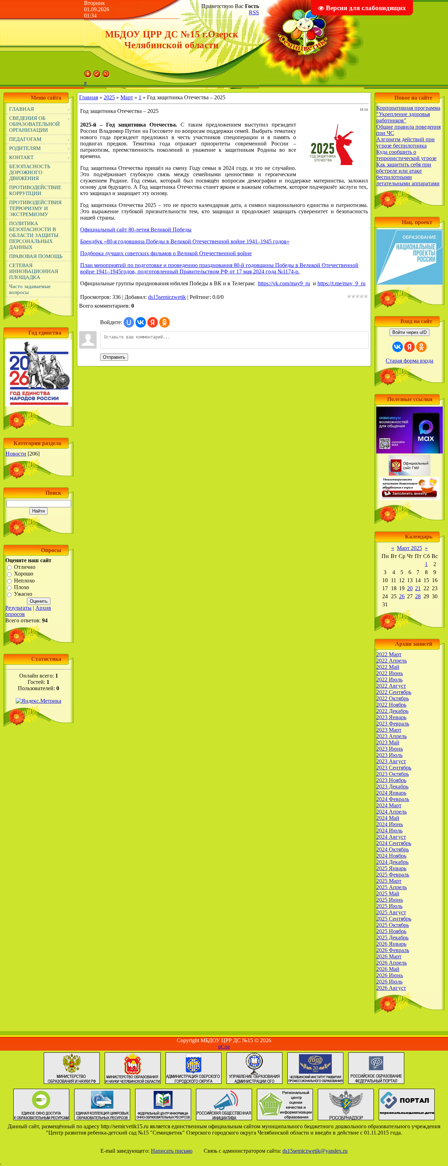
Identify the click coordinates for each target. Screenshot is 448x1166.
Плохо (21, 587)
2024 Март (388, 805)
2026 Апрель (391, 963)
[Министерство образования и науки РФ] (72, 1084)
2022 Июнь (389, 673)
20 (410, 588)
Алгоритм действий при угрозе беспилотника (405, 142)
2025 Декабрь (392, 937)
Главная (88, 97)
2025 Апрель (391, 887)
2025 (109, 97)
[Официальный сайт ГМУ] (409, 474)
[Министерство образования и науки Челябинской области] (132, 1084)
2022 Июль (389, 679)
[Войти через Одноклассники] (164, 322)
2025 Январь (391, 868)
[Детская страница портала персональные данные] (406, 1120)
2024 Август (391, 837)
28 (418, 596)
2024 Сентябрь (393, 843)
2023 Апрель (391, 736)
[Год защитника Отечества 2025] (38, 404)
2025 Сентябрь (393, 919)
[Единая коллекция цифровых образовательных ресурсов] (102, 1120)
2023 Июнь (389, 749)
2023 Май (387, 742)
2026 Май (387, 969)
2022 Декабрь (392, 711)
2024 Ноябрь (391, 856)
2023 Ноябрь (391, 780)
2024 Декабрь (392, 862)
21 (418, 588)
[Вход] (106, 76)
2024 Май (387, 818)
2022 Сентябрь (393, 692)
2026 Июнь (389, 975)
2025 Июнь (389, 900)
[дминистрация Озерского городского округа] (193, 1084)
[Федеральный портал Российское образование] (376, 1084)
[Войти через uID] (129, 322)
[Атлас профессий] (315, 1084)
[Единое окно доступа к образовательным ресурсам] (41, 1120)
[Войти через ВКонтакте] (140, 322)
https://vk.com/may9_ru (284, 283)
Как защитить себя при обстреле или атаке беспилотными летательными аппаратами (408, 174)
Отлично (24, 567)
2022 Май (387, 667)
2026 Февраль (392, 950)
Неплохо (24, 581)
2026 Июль (389, 982)
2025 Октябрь (392, 925)
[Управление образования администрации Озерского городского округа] (254, 1084)
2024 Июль (389, 831)
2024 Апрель (391, 812)
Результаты (18, 608)
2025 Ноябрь (391, 931)
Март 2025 (409, 548)
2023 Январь (391, 717)
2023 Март (388, 730)
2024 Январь (391, 793)
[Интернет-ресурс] (224, 1120)
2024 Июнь (389, 824)
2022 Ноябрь (391, 705)
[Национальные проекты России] (409, 283)
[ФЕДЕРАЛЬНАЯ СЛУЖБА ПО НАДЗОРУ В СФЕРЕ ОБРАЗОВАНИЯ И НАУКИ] (346, 1120)
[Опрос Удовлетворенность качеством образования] (409, 498)
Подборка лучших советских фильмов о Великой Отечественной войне (166, 253)
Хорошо (23, 574)
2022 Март (388, 654)
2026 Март (388, 956)
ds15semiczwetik (167, 297)
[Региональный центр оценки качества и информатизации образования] (285, 1120)
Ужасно (23, 594)
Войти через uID (409, 332)
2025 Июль (389, 906)
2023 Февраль (392, 724)
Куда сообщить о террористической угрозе (406, 155)
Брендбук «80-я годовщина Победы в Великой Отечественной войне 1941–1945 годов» (184, 241)
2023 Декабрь (392, 786)
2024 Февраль (392, 799)
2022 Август (391, 686)
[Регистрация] (97, 76)
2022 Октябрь (392, 698)
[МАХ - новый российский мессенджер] (409, 452)
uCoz (224, 1047)
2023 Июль (389, 755)
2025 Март (388, 881)
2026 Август (391, 988)
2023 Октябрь (392, 774)
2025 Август (391, 912)
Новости (16, 454)
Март (126, 97)
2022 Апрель (391, 661)
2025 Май (387, 893)
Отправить (114, 357)
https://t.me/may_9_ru (341, 283)
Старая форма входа (409, 361)
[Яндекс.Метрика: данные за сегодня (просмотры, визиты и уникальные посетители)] (38, 701)
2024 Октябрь (392, 849)
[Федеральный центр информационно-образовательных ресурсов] (163, 1120)
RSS (254, 12)
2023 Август (391, 761)
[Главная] (88, 76)
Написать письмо (171, 1151)
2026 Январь (391, 944)
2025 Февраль (392, 875)
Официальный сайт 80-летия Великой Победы (135, 230)
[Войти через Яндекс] (152, 322)
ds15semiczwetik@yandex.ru (315, 1151)
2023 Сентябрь (393, 768)
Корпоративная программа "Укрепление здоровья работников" (408, 114)
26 (402, 596)
